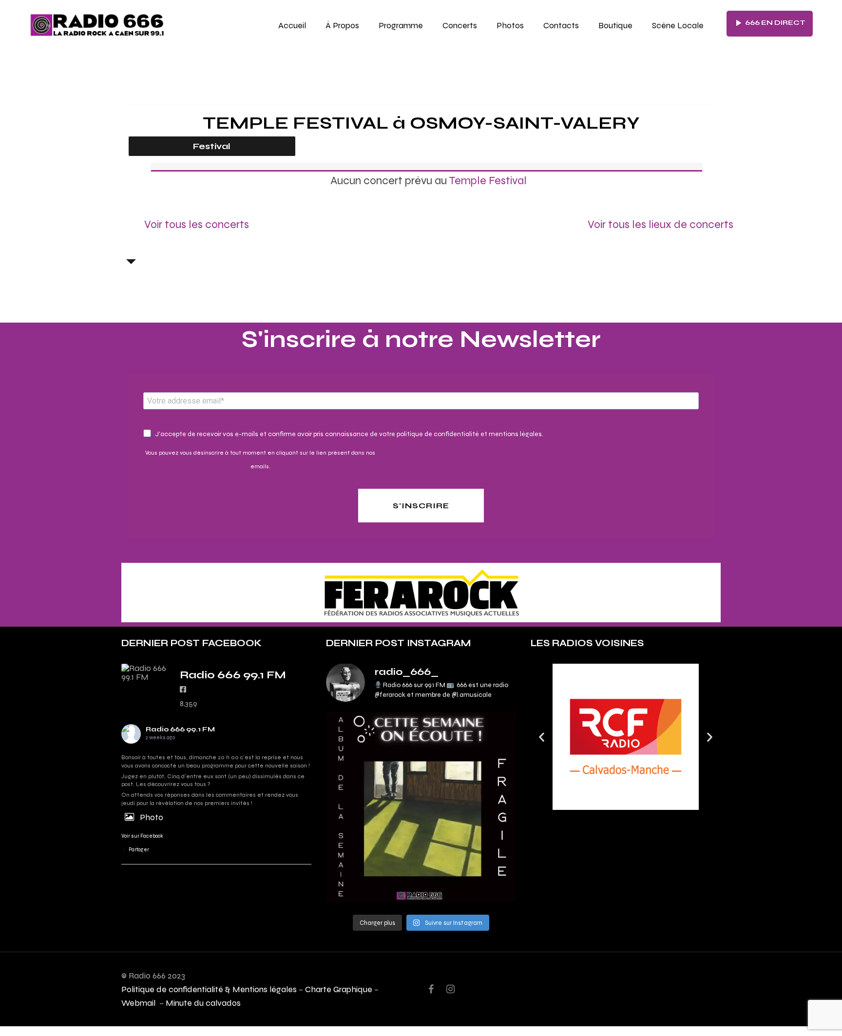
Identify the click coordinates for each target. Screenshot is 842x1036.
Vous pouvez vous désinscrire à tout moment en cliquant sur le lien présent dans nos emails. (260, 459)
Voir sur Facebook (142, 836)
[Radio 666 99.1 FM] (145, 672)
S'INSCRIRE (421, 505)
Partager (139, 849)
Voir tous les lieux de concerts (660, 224)
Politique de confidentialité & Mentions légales (209, 989)
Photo (151, 817)
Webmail (139, 1003)
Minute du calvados (203, 1003)
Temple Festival (488, 180)
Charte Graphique (338, 989)
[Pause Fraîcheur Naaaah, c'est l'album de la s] (421, 807)
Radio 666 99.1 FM (180, 729)
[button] (542, 737)
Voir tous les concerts (196, 224)
